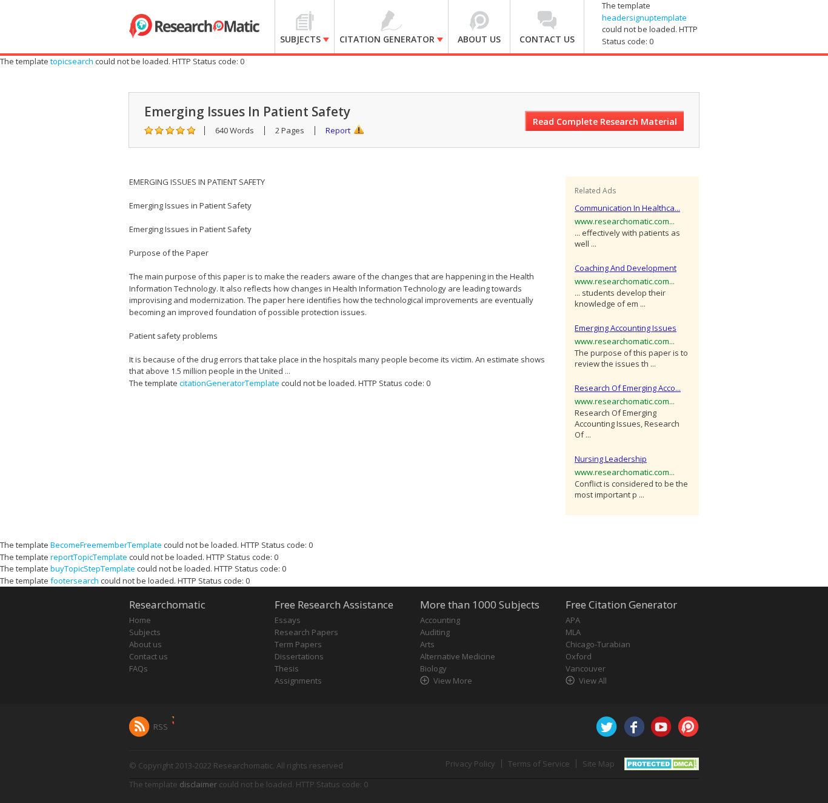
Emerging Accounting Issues (625, 327)
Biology (433, 668)
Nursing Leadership (611, 458)
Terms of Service (539, 763)
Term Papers (298, 644)
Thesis (287, 668)
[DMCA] (661, 763)
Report (338, 130)
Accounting (440, 620)
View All (593, 680)
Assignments (298, 680)
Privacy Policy (470, 763)
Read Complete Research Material (605, 121)
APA (573, 620)
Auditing (435, 632)
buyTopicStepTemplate (92, 568)
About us (145, 644)
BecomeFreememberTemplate (106, 544)
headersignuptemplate (644, 17)
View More (452, 680)
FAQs (138, 668)
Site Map (599, 763)
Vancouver (586, 668)
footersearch (74, 580)
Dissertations (299, 656)
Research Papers (306, 632)
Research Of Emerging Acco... (628, 387)
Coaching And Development (625, 267)
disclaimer (198, 784)
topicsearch (71, 61)
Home (140, 620)
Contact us (148, 656)
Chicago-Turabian (598, 644)
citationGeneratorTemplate (229, 383)
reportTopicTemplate (88, 556)
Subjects (145, 632)
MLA (573, 632)
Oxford (579, 656)
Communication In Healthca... (627, 207)
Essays (288, 620)
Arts (427, 644)
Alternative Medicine (457, 656)
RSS (160, 726)
